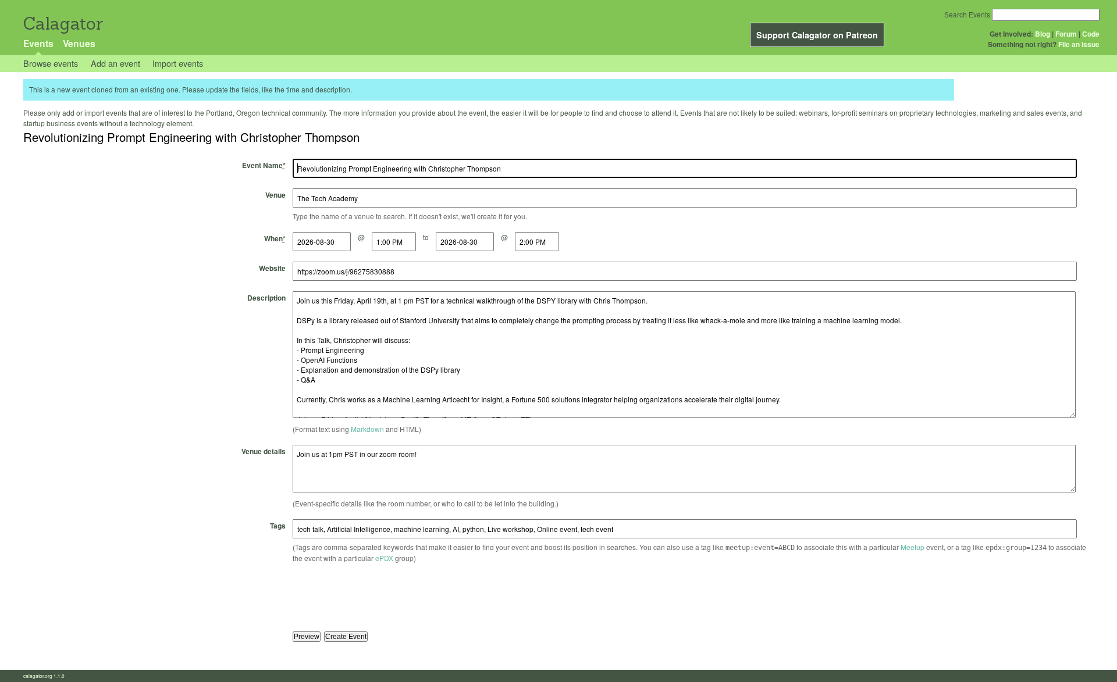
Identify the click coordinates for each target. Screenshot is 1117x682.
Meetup (912, 547)
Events (38, 43)
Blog (1042, 33)
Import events (177, 63)
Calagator (62, 24)
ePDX (384, 558)
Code (1091, 33)
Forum (1066, 33)
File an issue (1079, 44)
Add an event (115, 63)
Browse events (50, 63)
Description (266, 297)
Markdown (367, 429)
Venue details (263, 451)
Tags (278, 525)
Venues (79, 43)
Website (272, 268)
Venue (275, 195)
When (275, 238)
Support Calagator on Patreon (817, 35)
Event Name (264, 165)
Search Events (967, 14)
